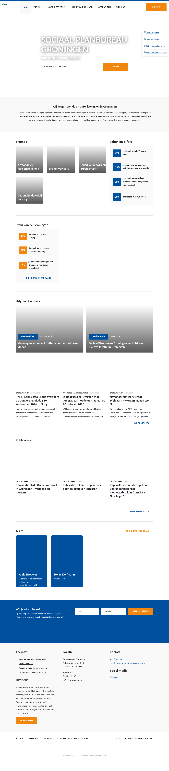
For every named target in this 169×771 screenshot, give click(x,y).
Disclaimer (33, 738)
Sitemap (48, 738)
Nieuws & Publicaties (82, 7)
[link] (155, 33)
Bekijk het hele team (137, 531)
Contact (156, 7)
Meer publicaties (139, 511)
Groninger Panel (57, 7)
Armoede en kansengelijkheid (33, 659)
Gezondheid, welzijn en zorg (32, 672)
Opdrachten (104, 7)
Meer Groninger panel (38, 278)
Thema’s (38, 7)
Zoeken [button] (116, 67)
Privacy (19, 738)
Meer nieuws (141, 423)
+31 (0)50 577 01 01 (120, 659)
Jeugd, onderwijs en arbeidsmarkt (35, 668)
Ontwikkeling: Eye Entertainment (73, 738)
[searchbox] (84, 67)
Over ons (120, 7)
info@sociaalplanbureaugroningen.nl (127, 663)
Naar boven (26, 720)
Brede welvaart (26, 664)
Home (25, 7)
